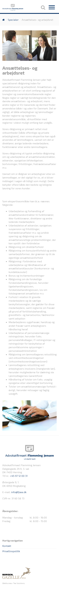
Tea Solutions (19, 583)
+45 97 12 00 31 (19, 475)
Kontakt (6, 545)
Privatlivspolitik (11, 551)
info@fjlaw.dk (18, 492)
